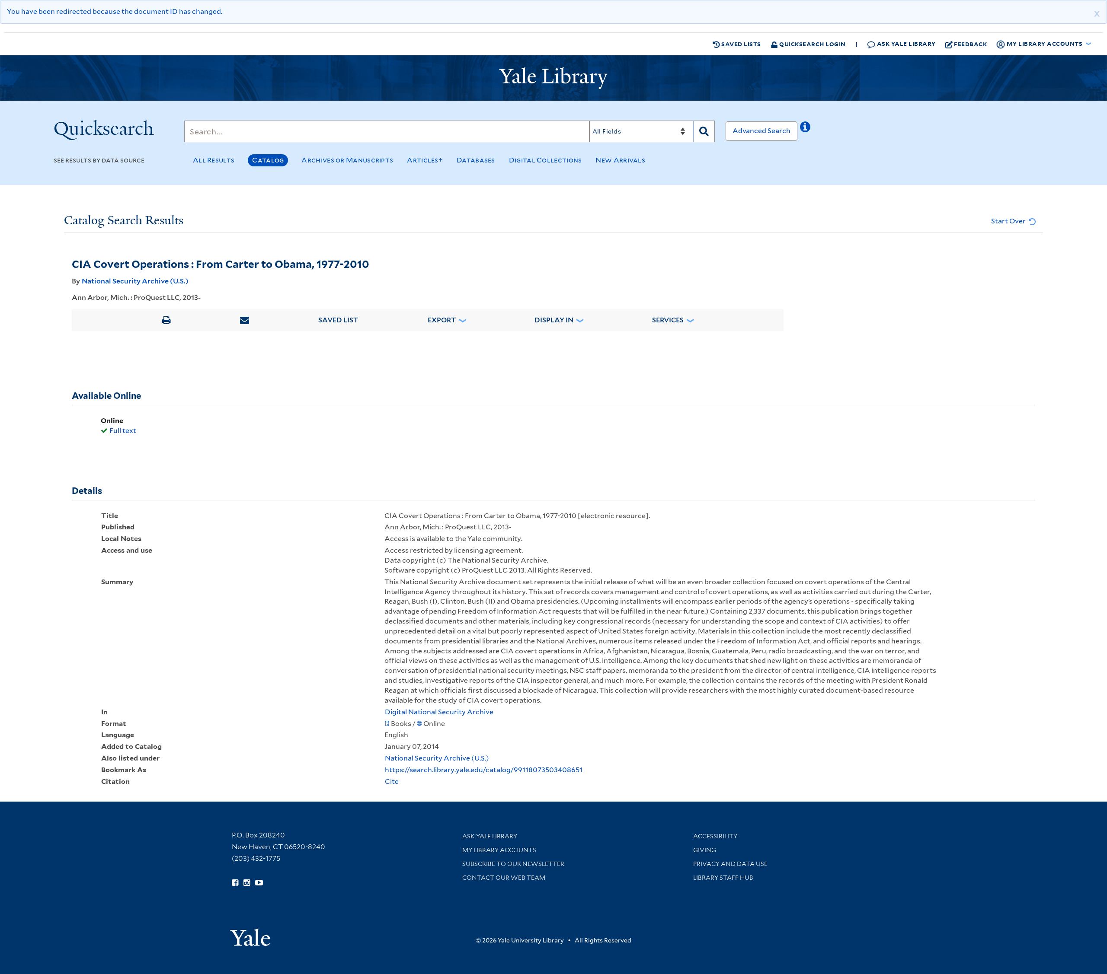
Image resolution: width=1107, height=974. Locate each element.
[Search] (704, 131)
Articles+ (425, 160)
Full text (122, 431)
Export (442, 320)
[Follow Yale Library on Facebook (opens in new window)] (235, 883)
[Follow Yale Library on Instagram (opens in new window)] (246, 883)
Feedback (970, 44)
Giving (704, 850)
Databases (476, 160)
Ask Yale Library (905, 43)
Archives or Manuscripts (347, 160)
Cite (392, 781)
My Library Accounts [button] (1044, 43)
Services (668, 320)
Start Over (1009, 221)
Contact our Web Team (503, 877)
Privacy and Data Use (730, 863)
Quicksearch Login (812, 44)
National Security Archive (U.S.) (135, 281)
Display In (553, 320)
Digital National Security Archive (439, 712)
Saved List (338, 320)
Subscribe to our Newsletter (513, 863)
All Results (213, 160)
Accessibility (715, 836)
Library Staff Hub (723, 877)
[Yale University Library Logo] (553, 78)
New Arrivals (620, 160)
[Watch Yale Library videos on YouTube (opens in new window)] (259, 883)
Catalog (268, 160)
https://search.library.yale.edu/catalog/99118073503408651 (483, 770)
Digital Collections (545, 160)
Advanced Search (761, 131)
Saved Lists (740, 44)
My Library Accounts (499, 850)
